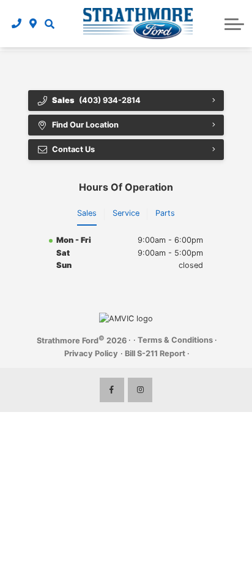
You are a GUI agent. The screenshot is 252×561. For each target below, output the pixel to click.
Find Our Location (85, 124)
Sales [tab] (87, 213)
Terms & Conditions (175, 340)
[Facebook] (112, 390)
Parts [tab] (165, 213)
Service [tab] (126, 213)
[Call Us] (17, 23)
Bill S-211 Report (155, 353)
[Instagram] (140, 390)
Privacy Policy (91, 353)
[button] (49, 23)
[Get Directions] (33, 23)
